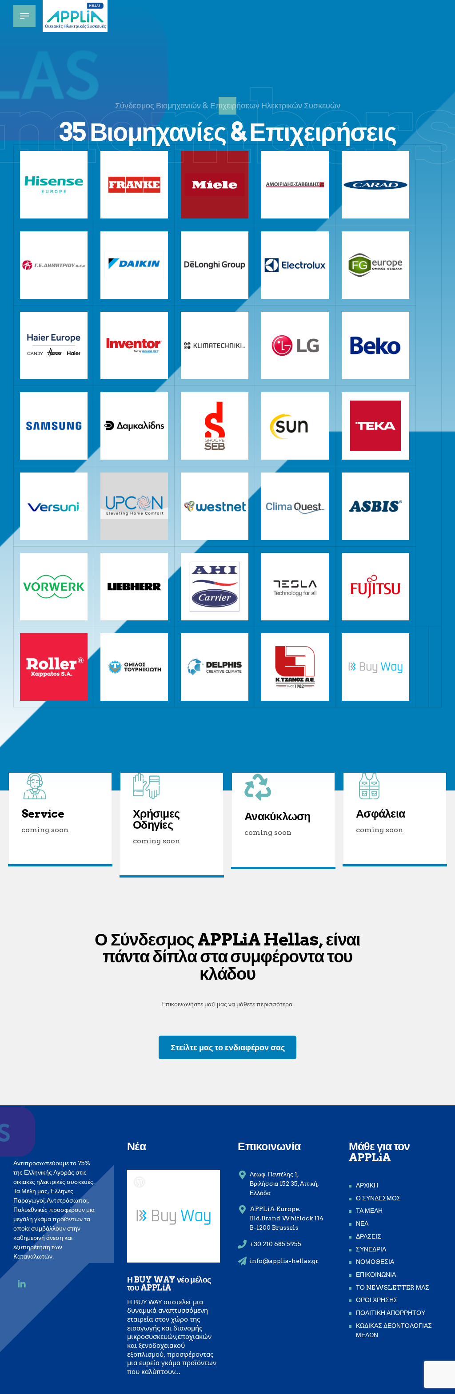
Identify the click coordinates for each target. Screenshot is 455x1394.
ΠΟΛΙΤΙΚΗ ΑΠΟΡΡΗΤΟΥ (390, 1312)
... (177, 1371)
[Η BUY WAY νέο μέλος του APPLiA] (173, 1216)
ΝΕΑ (362, 1223)
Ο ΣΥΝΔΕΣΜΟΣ (378, 1198)
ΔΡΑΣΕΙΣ (368, 1236)
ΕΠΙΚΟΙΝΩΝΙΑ (376, 1274)
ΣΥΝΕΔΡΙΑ (371, 1249)
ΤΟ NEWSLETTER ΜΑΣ (392, 1287)
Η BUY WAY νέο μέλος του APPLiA (169, 1283)
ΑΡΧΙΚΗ (367, 1185)
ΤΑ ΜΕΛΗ (369, 1210)
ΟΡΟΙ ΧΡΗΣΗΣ (377, 1299)
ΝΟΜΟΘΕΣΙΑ (375, 1261)
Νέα (136, 1146)
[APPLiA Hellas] (21, 1284)
